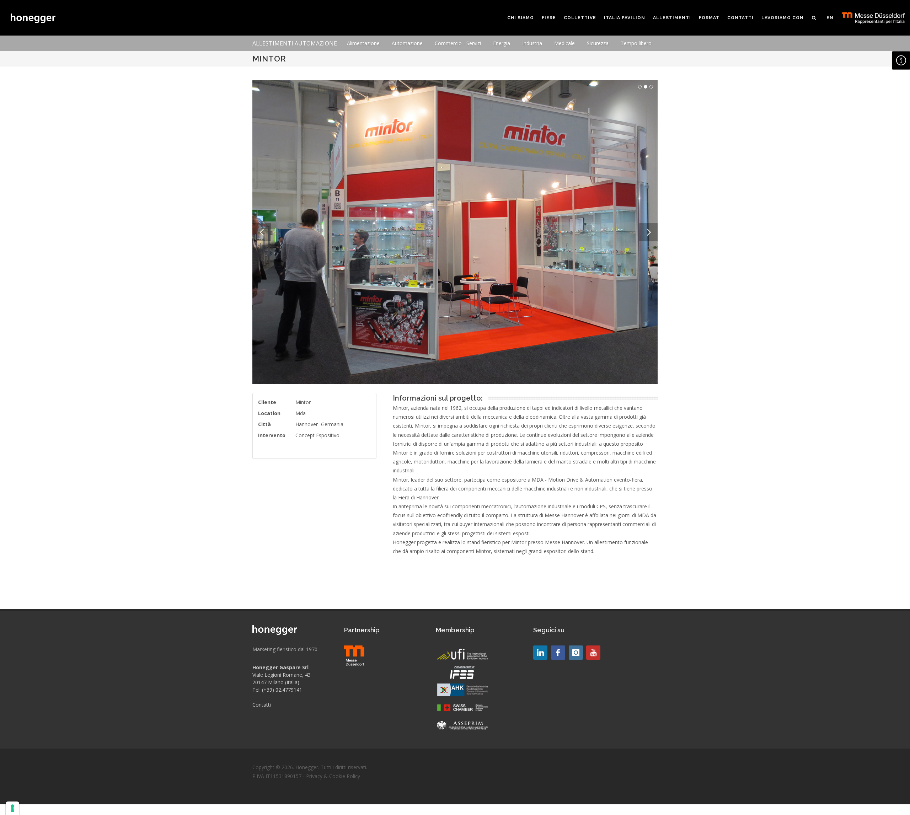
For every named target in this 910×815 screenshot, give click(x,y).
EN (830, 17)
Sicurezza (598, 43)
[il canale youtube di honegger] (593, 652)
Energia (501, 43)
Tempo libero (636, 43)
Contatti (261, 704)
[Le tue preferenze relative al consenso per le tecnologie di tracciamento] (12, 808)
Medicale (564, 43)
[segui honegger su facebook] (558, 652)
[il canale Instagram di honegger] (576, 652)
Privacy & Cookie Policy (333, 776)
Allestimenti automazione (294, 43)
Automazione (407, 43)
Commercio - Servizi (458, 43)
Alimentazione (363, 43)
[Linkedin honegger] (540, 652)
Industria (532, 43)
